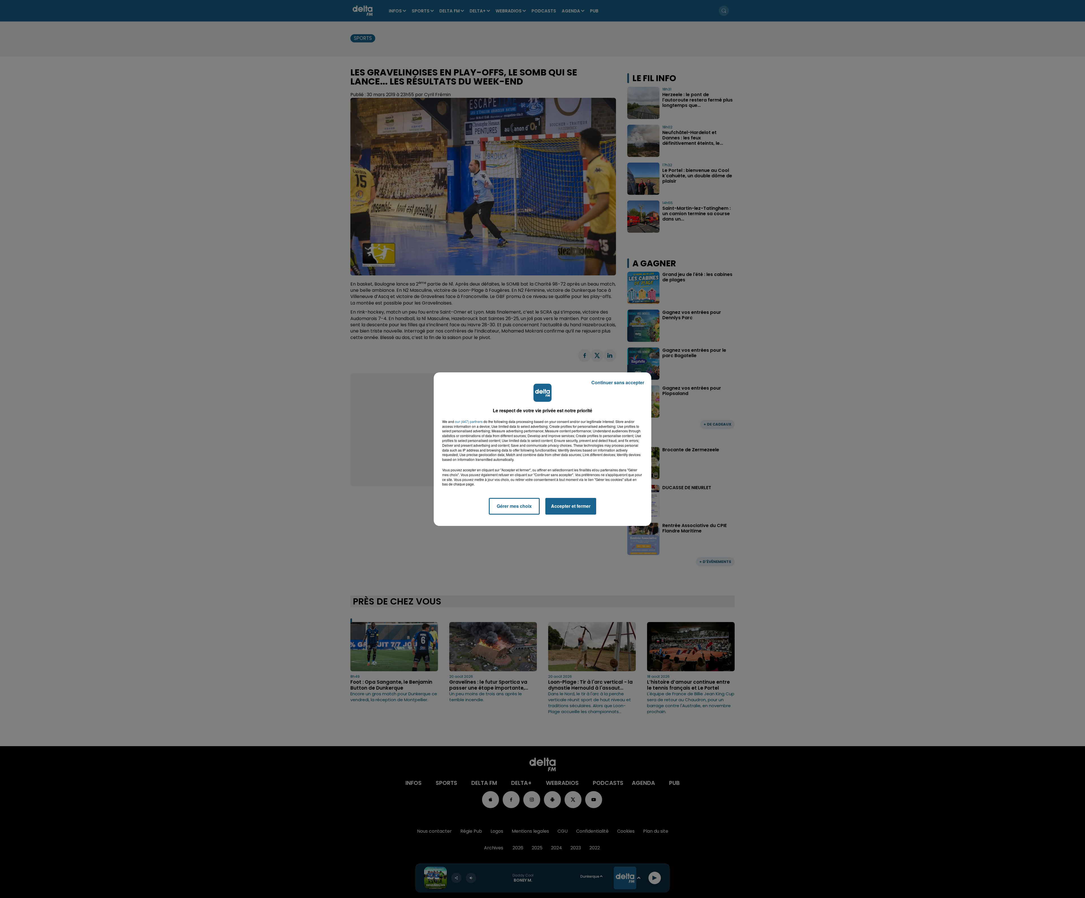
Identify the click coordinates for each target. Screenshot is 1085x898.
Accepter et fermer (571, 506)
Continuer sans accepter (617, 382)
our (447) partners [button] (469, 421)
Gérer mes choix (514, 506)
